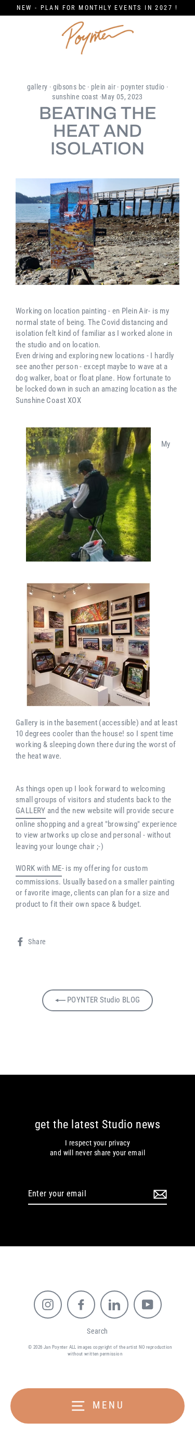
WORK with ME (39, 868)
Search (97, 1331)
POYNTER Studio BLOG (103, 1000)
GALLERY (31, 810)
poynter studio (142, 87)
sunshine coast (75, 97)
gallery (37, 87)
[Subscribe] (158, 1194)
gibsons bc (69, 87)
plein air (103, 87)
